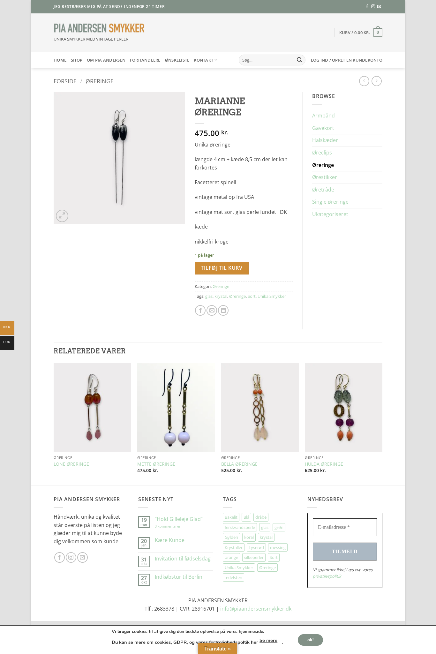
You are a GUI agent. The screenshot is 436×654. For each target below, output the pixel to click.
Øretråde (323, 189)
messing (278, 547)
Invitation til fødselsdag (183, 559)
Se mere (268, 640)
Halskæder (325, 140)
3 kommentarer (174, 526)
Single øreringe (330, 201)
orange (231, 557)
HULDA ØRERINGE (324, 464)
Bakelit (231, 517)
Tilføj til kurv (221, 267)
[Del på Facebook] (200, 310)
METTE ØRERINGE (156, 464)
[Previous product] (376, 81)
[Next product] (364, 81)
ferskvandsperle (240, 527)
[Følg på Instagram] (373, 6)
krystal (220, 296)
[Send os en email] (379, 6)
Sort (252, 296)
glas (209, 296)
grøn (278, 527)
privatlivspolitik (327, 576)
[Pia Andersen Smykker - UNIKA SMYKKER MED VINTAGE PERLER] (99, 28)
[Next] (382, 423)
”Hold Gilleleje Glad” (179, 519)
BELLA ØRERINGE (239, 464)
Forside (65, 81)
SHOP (76, 60)
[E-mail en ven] (212, 310)
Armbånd (323, 115)
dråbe (261, 517)
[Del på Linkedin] (223, 310)
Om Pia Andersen (106, 60)
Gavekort (323, 128)
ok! (310, 639)
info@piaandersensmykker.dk (255, 608)
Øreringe (100, 81)
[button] (360, 32)
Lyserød (256, 547)
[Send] (299, 60)
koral (249, 537)
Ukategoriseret (330, 214)
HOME (60, 60)
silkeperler (254, 557)
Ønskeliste (177, 60)
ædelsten (233, 577)
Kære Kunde (169, 540)
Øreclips (322, 152)
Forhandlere (145, 60)
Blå (246, 517)
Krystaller (234, 547)
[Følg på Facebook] (367, 6)
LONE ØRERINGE (71, 464)
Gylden (231, 537)
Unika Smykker (272, 296)
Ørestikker (324, 177)
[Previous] (54, 423)
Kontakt (203, 60)
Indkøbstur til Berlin (178, 577)
